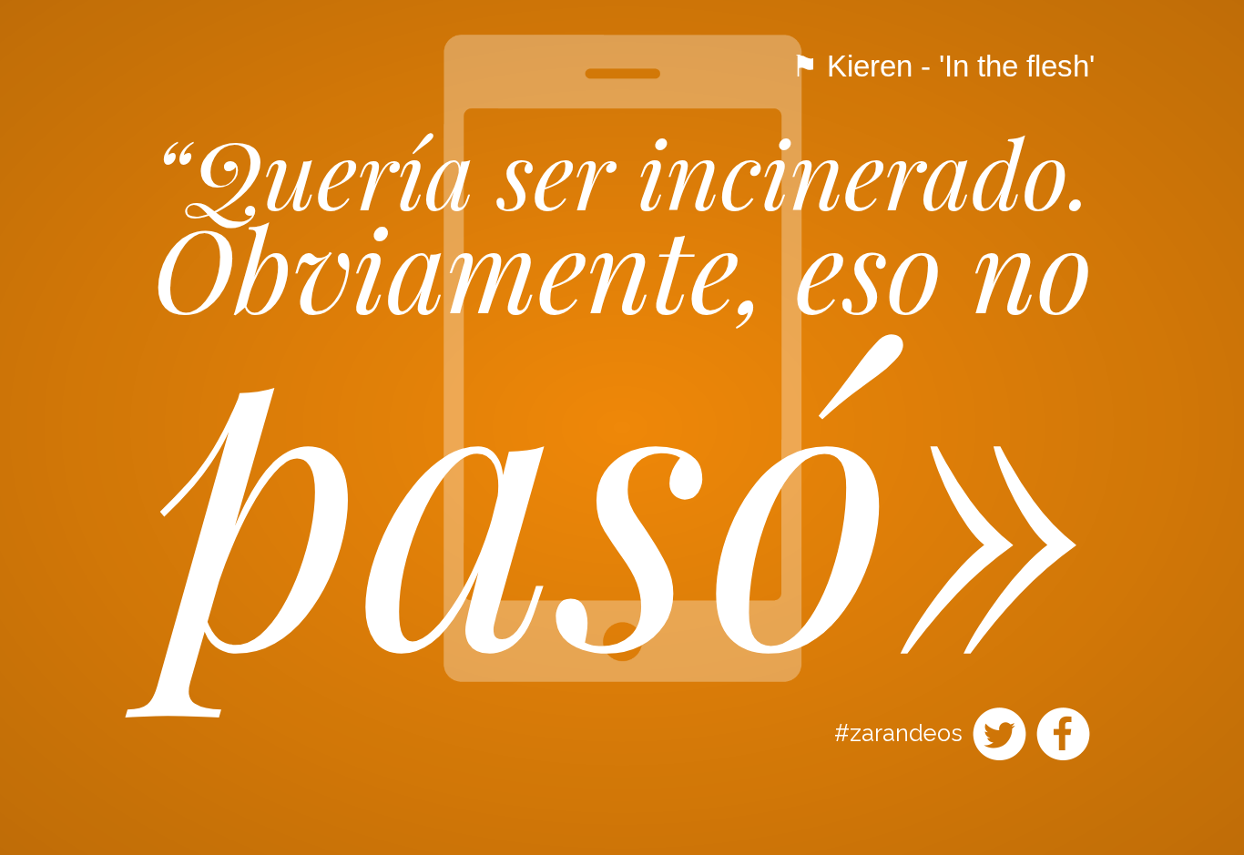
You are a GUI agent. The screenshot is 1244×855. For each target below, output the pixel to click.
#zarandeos (898, 733)
